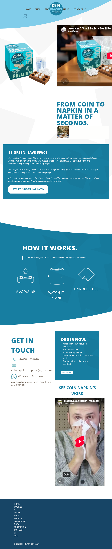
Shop (16, 535)
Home (17, 504)
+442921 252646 (28, 359)
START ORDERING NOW (28, 189)
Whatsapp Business (30, 376)
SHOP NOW (66, 372)
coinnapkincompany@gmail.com (32, 370)
